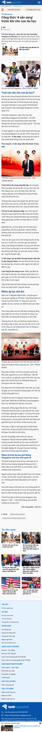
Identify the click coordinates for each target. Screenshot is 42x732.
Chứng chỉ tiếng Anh (9, 633)
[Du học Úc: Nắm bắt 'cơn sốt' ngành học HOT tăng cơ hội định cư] (10, 564)
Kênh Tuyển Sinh (6, 6)
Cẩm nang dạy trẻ (8, 685)
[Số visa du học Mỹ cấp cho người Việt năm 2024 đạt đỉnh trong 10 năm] (31, 542)
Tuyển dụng (6, 677)
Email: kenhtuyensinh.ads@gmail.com (18, 715)
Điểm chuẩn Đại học (9, 692)
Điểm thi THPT (7, 696)
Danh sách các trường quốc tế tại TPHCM (16, 660)
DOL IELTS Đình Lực (9, 643)
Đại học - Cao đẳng (8, 650)
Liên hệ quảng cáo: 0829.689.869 (16, 712)
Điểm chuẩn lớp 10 (8, 699)
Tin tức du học (17, 6)
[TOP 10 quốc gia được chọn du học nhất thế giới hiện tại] (31, 586)
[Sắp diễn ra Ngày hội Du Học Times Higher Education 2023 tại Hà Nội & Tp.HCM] (31, 564)
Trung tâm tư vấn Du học (10, 622)
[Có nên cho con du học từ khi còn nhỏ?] (10, 542)
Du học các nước (7, 615)
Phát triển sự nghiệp (8, 674)
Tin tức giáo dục (7, 608)
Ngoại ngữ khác (7, 639)
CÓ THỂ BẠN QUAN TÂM (10, 723)
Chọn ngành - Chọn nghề (10, 667)
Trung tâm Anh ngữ (8, 636)
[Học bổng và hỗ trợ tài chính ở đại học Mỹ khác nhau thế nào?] (10, 586)
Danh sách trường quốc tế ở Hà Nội (14, 657)
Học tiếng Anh (6, 629)
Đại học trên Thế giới (9, 653)
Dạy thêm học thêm (14, 9)
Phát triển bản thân (8, 671)
